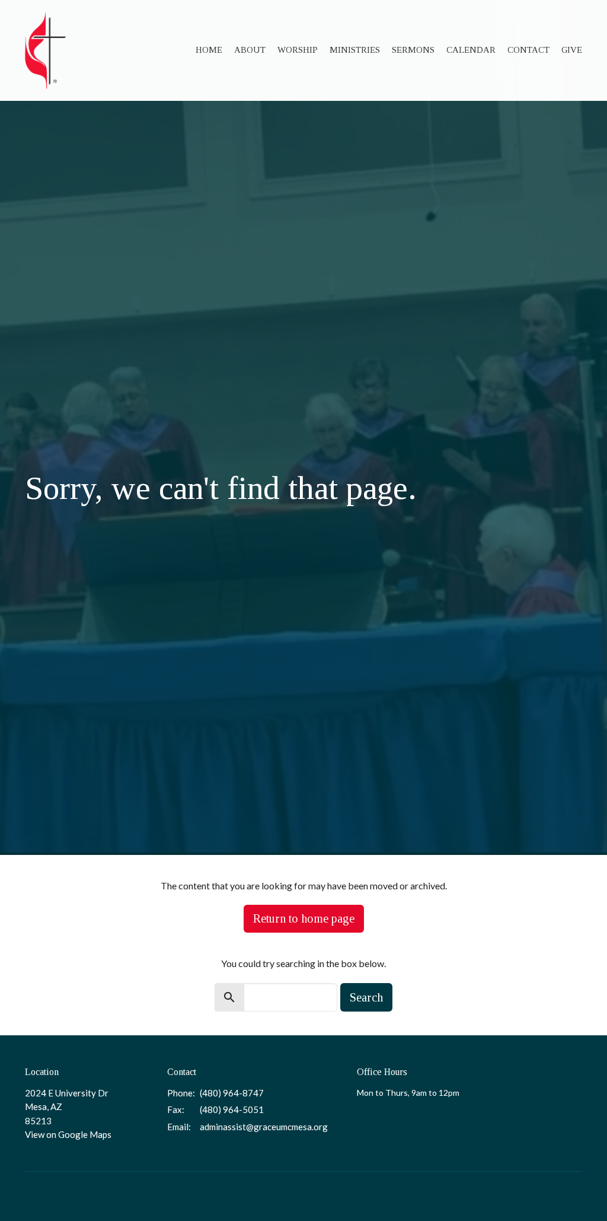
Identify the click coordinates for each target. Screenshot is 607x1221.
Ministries (355, 50)
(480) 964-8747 (232, 1093)
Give (571, 50)
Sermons (413, 50)
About (250, 50)
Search (366, 997)
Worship (297, 50)
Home (209, 50)
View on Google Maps (68, 1134)
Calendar (471, 50)
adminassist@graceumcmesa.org (264, 1126)
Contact (528, 50)
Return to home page (303, 918)
